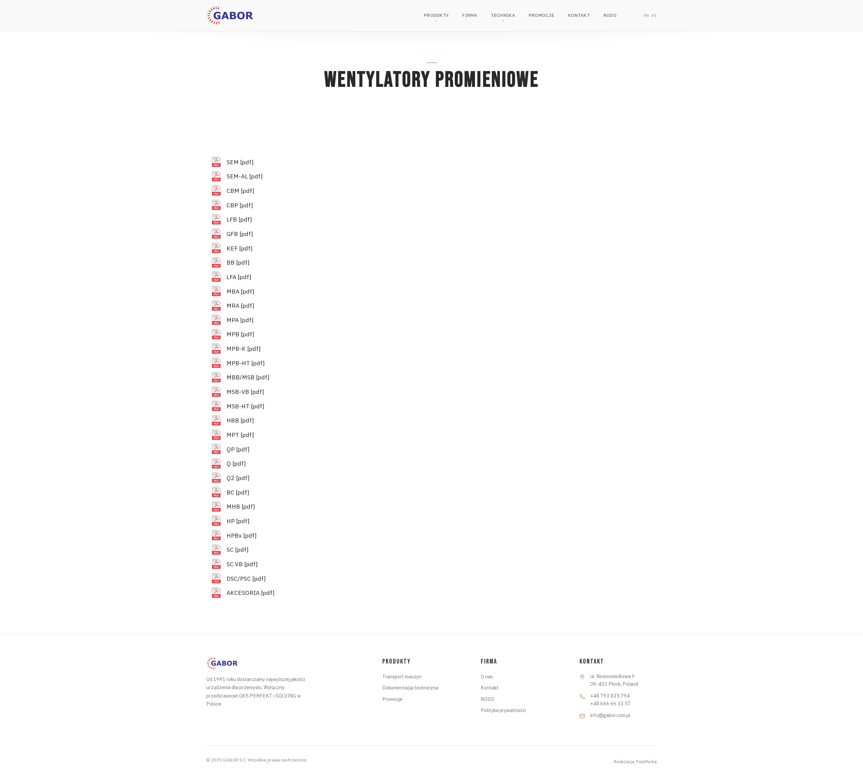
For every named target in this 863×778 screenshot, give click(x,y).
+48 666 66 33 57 (610, 703)
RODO (487, 699)
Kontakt (490, 687)
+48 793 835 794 (610, 695)
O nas (487, 676)
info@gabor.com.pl (610, 715)
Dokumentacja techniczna (410, 687)
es (654, 15)
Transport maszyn (401, 676)
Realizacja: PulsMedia (635, 761)
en (646, 15)
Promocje (392, 699)
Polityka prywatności (503, 710)
